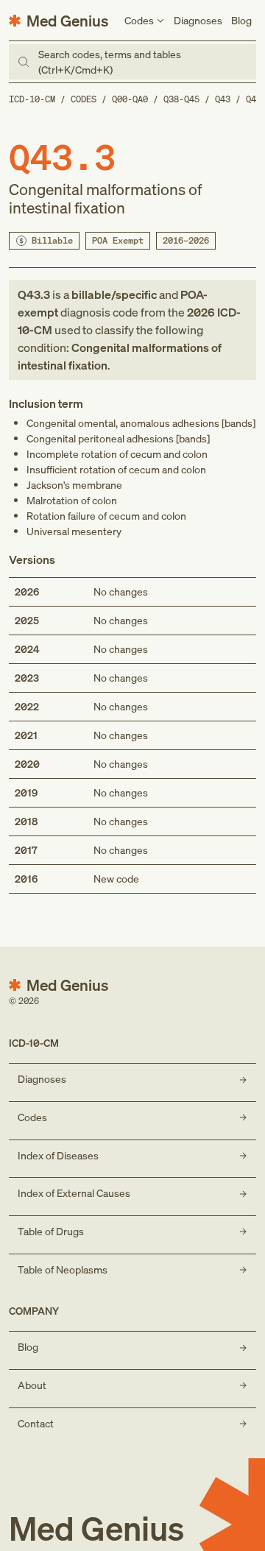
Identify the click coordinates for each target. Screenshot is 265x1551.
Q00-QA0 (130, 99)
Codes (83, 99)
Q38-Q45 (181, 99)
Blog (241, 20)
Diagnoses (198, 20)
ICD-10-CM (32, 99)
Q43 (222, 99)
